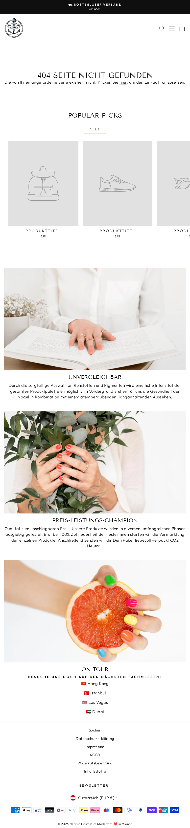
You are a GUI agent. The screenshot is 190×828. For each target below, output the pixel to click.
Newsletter (94, 785)
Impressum (95, 746)
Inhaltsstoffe (95, 771)
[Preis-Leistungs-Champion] (95, 462)
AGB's (95, 755)
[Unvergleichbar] (95, 319)
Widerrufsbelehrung (94, 763)
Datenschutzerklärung (95, 738)
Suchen (95, 730)
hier (123, 82)
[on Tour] (95, 611)
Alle (95, 129)
